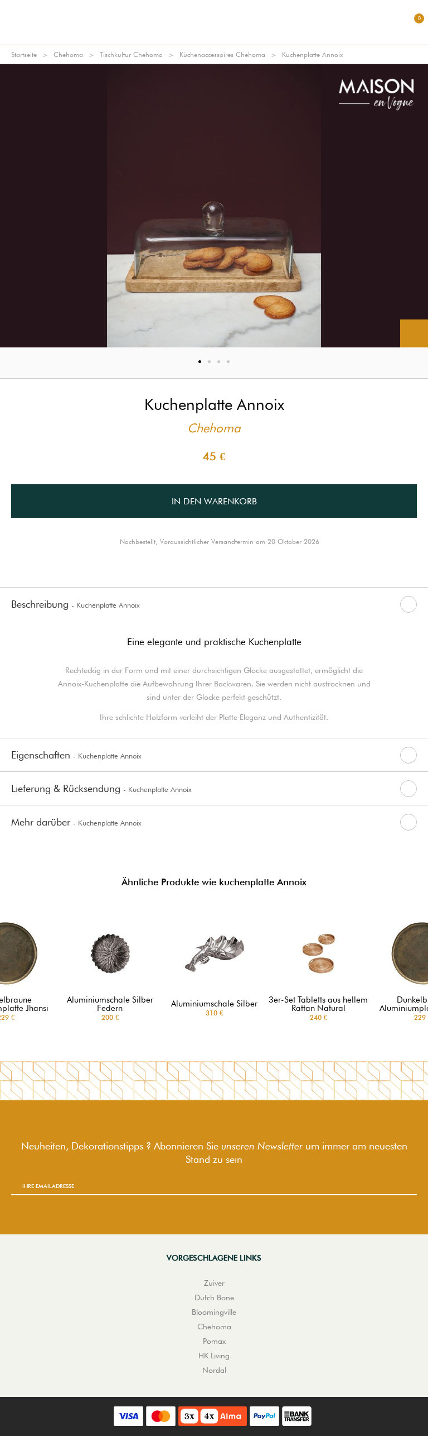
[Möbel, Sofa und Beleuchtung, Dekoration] (214, 22)
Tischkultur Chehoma (131, 54)
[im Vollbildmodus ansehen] (414, 333)
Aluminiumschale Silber (214, 1004)
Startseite (24, 54)
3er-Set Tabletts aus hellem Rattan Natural (318, 1004)
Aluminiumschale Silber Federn (110, 1004)
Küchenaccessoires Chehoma (222, 54)
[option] (214, 205)
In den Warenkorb (214, 501)
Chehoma (68, 54)
